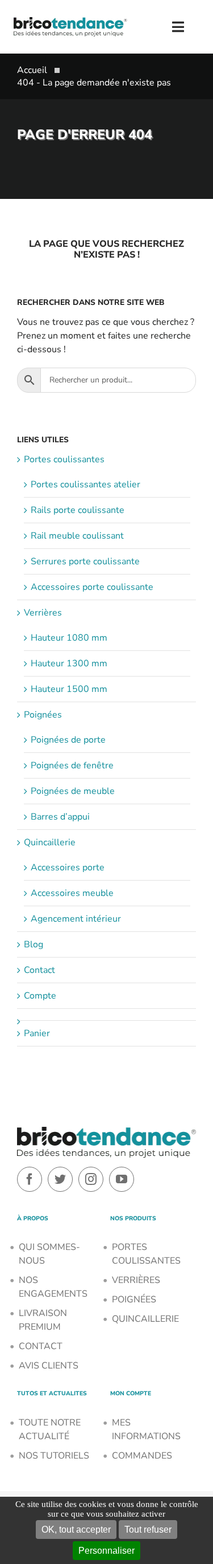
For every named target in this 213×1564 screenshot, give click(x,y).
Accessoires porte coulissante (92, 587)
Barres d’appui (60, 816)
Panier (37, 1033)
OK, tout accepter (76, 1529)
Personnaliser (106, 1550)
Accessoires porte (68, 867)
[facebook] (29, 1179)
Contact (39, 970)
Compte (40, 995)
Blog (33, 944)
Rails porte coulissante (77, 510)
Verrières (43, 612)
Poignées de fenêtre (72, 765)
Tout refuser (148, 1529)
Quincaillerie (50, 842)
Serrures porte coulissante (85, 561)
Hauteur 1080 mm (69, 638)
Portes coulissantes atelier (85, 484)
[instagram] (90, 1179)
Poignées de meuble (73, 791)
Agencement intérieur (76, 919)
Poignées (43, 714)
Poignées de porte (68, 740)
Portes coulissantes (64, 459)
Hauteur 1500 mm (69, 689)
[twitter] (60, 1179)
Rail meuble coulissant (77, 536)
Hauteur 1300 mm (69, 663)
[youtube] (121, 1179)
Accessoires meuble (72, 893)
